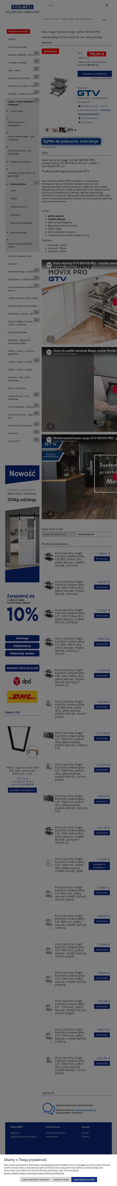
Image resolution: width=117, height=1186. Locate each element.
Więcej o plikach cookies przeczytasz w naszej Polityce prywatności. (34, 1173)
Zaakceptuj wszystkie (84, 1179)
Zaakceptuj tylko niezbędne (35, 1179)
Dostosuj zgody (61, 1179)
